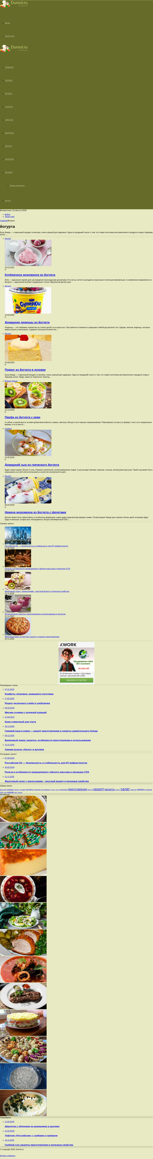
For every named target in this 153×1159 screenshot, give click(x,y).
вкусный (3, 790)
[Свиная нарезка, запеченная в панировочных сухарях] (23, 955)
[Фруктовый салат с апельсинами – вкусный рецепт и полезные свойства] (18, 589)
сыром (10, 792)
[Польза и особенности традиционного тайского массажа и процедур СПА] (18, 567)
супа (5, 792)
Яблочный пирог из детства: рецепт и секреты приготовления (32, 637)
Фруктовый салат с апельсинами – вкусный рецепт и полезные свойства (37, 591)
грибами (10, 790)
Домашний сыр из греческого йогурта (32, 464)
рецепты (109, 789)
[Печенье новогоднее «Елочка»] (23, 848)
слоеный (148, 790)
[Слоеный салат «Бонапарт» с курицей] (23, 1035)
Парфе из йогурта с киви (22, 417)
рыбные (117, 789)
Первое (8, 81)
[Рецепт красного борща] (23, 902)
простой (90, 790)
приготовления (77, 789)
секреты (141, 789)
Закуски (9, 120)
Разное (8, 172)
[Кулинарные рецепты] (13, 8)
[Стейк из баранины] (23, 1008)
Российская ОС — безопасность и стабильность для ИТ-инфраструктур (36, 546)
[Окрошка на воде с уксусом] (23, 1089)
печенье (52, 789)
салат (125, 789)
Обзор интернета (17, 186)
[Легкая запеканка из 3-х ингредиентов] (23, 875)
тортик (20, 792)
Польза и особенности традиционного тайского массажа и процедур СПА (37, 569)
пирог (57, 789)
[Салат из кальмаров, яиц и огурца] (23, 928)
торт (15, 792)
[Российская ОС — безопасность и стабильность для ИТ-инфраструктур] (18, 544)
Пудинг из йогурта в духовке (25, 369)
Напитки (9, 159)
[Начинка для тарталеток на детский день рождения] (23, 1062)
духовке (22, 790)
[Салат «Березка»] (23, 1115)
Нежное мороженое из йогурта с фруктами (35, 512)
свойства (133, 789)
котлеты (29, 789)
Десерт (8, 146)
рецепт (99, 789)
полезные (64, 790)
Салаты (9, 107)
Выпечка (9, 133)
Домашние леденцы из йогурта (27, 322)
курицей (37, 790)
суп (1, 792)
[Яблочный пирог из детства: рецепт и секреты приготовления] (18, 635)
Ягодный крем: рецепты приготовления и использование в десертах (35, 614)
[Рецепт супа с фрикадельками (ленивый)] (23, 821)
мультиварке (45, 790)
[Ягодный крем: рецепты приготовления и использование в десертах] (18, 612)
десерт (16, 790)
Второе (8, 94)
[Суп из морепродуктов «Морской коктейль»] (23, 982)
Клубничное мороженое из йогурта (30, 274)
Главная (3, 221)
